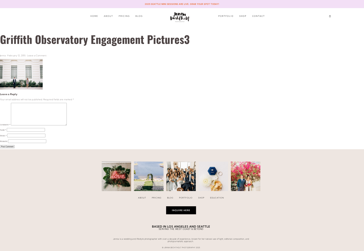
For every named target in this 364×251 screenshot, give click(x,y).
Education (217, 198)
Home (94, 16)
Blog (139, 16)
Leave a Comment (36, 55)
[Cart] (330, 16)
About (108, 16)
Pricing (124, 16)
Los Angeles (177, 226)
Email (3, 135)
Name (3, 130)
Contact (258, 16)
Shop (243, 16)
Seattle (203, 226)
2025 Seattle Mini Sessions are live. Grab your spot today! (182, 4)
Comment (5, 125)
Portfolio (226, 16)
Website (4, 141)
